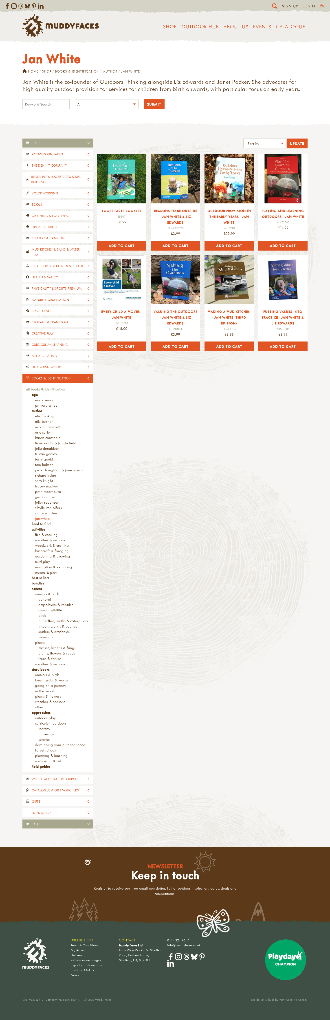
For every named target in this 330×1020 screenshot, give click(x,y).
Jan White (42, 518)
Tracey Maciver (46, 486)
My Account (79, 950)
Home (33, 71)
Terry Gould (44, 459)
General (44, 599)
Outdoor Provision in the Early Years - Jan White (229, 217)
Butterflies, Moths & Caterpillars (63, 621)
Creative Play (43, 333)
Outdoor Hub (200, 26)
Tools (37, 204)
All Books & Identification (45, 389)
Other (39, 707)
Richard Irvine (45, 475)
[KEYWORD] (46, 104)
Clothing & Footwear (51, 216)
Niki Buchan (44, 421)
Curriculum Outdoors (50, 723)
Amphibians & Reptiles (55, 604)
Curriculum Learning (50, 344)
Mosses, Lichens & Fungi (56, 647)
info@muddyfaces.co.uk (184, 945)
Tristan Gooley (46, 454)
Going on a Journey (50, 685)
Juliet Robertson (47, 502)
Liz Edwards (41, 813)
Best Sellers (40, 577)
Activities (38, 529)
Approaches (41, 712)
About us (236, 26)
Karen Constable (47, 437)
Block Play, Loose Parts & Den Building (56, 179)
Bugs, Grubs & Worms (51, 680)
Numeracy (46, 734)
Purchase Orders (82, 970)
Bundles (38, 583)
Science (44, 739)
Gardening (41, 311)
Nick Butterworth (48, 427)
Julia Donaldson (47, 448)
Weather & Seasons (50, 540)
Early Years (44, 400)
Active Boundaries (47, 154)
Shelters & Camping (48, 238)
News (75, 975)
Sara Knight (44, 480)
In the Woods (45, 691)
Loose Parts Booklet (121, 211)
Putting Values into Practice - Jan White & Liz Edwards (283, 317)
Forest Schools (46, 750)
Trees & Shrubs (49, 658)
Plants (40, 642)
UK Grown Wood (46, 367)
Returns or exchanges (86, 960)
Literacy (44, 728)
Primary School (46, 405)
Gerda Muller (45, 497)
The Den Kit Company (49, 165)
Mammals (45, 637)
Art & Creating (44, 356)
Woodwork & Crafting (52, 545)
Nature (37, 588)
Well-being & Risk (48, 761)
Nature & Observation (50, 299)
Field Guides (41, 766)
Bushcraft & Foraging (52, 551)
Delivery (77, 955)
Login (309, 6)
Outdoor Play (45, 718)
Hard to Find (41, 524)
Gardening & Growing (52, 556)
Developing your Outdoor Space (60, 744)
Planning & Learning (51, 755)
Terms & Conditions (84, 945)
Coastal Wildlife (50, 610)
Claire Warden (46, 513)
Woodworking (45, 193)
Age (35, 394)
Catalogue (290, 26)
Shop (170, 26)
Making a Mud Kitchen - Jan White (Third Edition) (229, 317)
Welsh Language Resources (55, 779)
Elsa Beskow (44, 416)
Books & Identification (77, 71)
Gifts (36, 801)
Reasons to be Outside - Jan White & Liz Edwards (175, 217)
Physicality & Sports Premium (57, 288)
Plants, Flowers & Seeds (56, 653)
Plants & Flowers (48, 696)
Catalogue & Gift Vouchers (55, 790)
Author (110, 71)
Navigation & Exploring (53, 567)
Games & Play (46, 572)
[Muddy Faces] (60, 35)
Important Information (86, 965)
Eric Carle (42, 432)
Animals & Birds (47, 594)
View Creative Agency (293, 999)
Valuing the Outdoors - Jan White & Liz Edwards (176, 317)
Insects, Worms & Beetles (57, 626)
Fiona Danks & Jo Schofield (55, 443)
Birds (42, 615)
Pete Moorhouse (48, 491)
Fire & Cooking (44, 227)
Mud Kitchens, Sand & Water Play (56, 252)
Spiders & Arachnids (54, 631)
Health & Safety (45, 277)
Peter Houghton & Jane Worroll (59, 470)
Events (262, 26)
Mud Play (42, 561)
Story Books (41, 669)
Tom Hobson (44, 464)
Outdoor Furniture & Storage (58, 266)
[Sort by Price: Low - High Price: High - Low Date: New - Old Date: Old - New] (265, 144)
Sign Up (290, 6)
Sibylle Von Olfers (48, 507)
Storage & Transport (50, 322)
